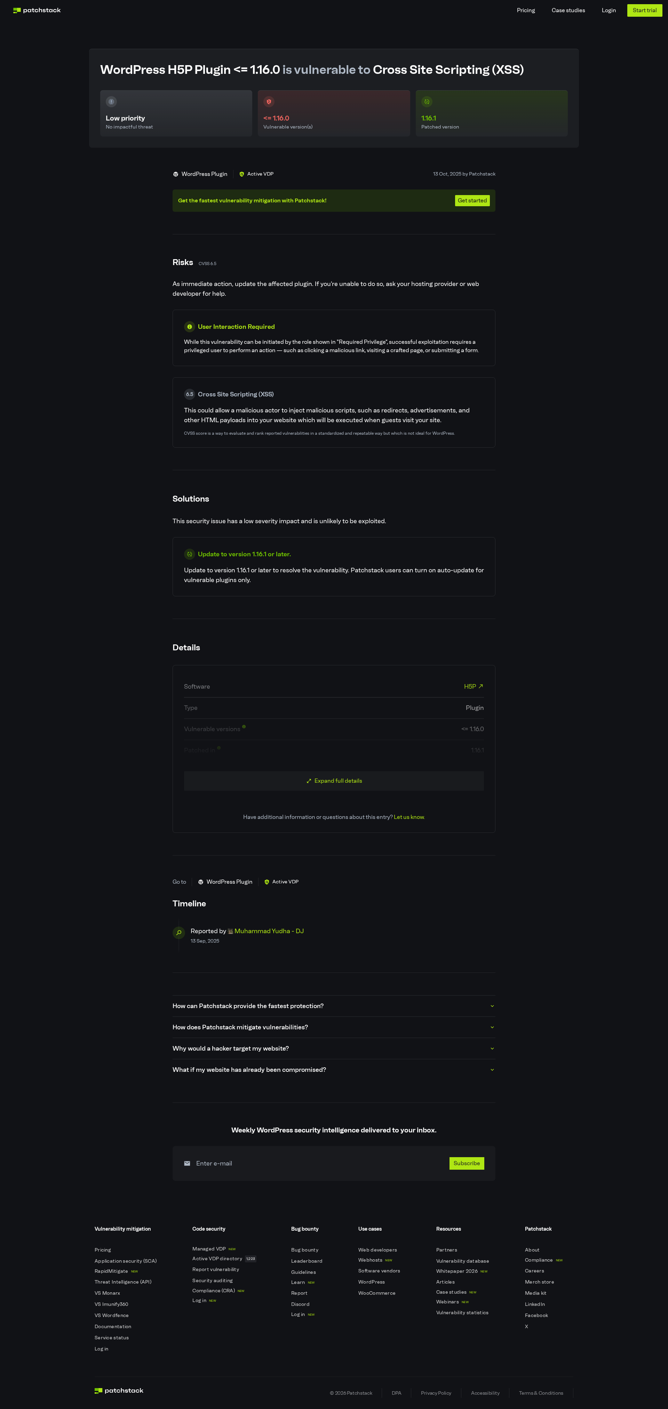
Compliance (544, 1260)
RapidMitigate (116, 1271)
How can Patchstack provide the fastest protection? (248, 1006)
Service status (112, 1338)
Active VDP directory (223, 1259)
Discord (301, 1304)
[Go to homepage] (119, 1393)
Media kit (536, 1293)
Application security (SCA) (126, 1261)
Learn (303, 1282)
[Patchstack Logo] (37, 10)
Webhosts (375, 1260)
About (533, 1250)
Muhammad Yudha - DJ (269, 931)
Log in (102, 1349)
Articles (446, 1282)
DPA (396, 1393)
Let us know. (409, 817)
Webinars (452, 1302)
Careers (535, 1271)
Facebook (537, 1315)
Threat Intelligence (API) (123, 1282)
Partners (447, 1250)
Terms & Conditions (541, 1393)
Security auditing (213, 1281)
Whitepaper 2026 (461, 1271)
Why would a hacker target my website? (231, 1048)
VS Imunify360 (112, 1304)
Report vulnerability (216, 1269)
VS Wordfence (112, 1315)
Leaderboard (307, 1261)
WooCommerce (377, 1293)
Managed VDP (214, 1249)
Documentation (114, 1327)
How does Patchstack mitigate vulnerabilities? (240, 1027)
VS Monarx (108, 1293)
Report (300, 1293)
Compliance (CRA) (218, 1291)
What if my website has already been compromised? (249, 1070)
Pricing (526, 10)
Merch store (540, 1282)
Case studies (568, 10)
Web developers (378, 1250)
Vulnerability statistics (463, 1313)
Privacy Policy (436, 1393)
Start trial (645, 10)
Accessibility (485, 1393)
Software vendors (379, 1271)
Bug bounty (305, 1250)
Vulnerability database (463, 1261)
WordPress (372, 1282)
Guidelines (304, 1272)
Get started (472, 200)
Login (609, 10)
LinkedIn (535, 1304)
